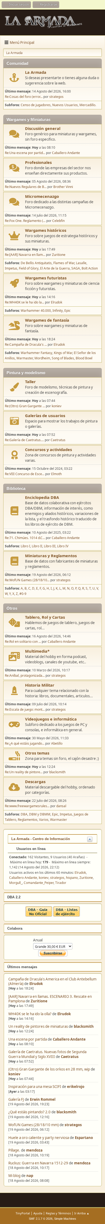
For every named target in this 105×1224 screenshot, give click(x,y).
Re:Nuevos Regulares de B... (26, 186)
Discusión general (42, 128)
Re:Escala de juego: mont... (25, 709)
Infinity (57, 310)
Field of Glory (28, 268)
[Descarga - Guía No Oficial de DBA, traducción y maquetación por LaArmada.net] (38, 915)
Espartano (84, 1137)
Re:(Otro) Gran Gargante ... (25, 406)
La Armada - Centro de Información (40, 839)
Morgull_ (15, 882)
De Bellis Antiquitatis (36, 263)
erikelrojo (75, 1086)
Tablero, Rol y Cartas (45, 617)
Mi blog (14, 1175)
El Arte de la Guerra (55, 268)
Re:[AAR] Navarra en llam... (25, 254)
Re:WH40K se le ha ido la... (24, 302)
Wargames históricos (45, 230)
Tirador (60, 882)
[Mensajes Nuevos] (14, 78)
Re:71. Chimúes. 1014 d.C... (25, 538)
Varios (43, 819)
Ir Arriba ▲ (81, 1213)
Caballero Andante (69, 1039)
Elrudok (36, 983)
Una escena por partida (28, 1039)
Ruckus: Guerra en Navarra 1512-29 (38, 1163)
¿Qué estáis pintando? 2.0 (29, 1112)
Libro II (37, 546)
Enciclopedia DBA (42, 497)
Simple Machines (65, 1218)
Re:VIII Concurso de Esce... (24, 474)
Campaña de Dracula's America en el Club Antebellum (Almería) (52, 981)
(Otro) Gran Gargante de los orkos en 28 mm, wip (49, 1069)
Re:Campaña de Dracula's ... (26, 344)
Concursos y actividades (48, 449)
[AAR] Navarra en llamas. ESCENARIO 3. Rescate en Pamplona (50, 998)
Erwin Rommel (42, 1099)
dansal (61, 806)
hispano (72, 877)
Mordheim (42, 358)
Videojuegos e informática (51, 719)
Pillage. (14, 1150)
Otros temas (37, 753)
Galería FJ (16, 1099)
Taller (30, 381)
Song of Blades (63, 358)
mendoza (34, 1150)
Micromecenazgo (42, 196)
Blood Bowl (84, 358)
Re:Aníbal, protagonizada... (25, 675)
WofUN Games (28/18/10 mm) (33, 1124)
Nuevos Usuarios (65, 105)
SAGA (75, 268)
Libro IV (62, 546)
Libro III (49, 546)
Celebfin (58, 220)
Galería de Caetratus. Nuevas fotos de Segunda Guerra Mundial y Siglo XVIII (47, 1054)
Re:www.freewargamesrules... (27, 806)
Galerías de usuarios (45, 415)
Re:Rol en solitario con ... (23, 641)
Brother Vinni (63, 186)
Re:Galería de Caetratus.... (24, 440)
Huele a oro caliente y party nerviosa (39, 1137)
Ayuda (37, 1213)
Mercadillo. (87, 105)
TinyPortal (23, 1213)
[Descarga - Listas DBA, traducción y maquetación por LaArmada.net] (66, 915)
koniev (14, 1074)
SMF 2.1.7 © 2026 (40, 1218)
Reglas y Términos (58, 1213)
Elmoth (56, 474)
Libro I (25, 546)
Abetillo (56, 743)
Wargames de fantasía (47, 320)
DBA (24, 814)
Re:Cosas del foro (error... (24, 96)
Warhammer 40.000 (36, 310)
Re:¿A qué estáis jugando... (24, 743)
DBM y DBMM (39, 814)
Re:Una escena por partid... (25, 153)
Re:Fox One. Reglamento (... (25, 220)
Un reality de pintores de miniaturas (38, 1026)
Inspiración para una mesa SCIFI (34, 1086)
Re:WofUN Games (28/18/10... (27, 580)
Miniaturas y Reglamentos (51, 555)
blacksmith (84, 1026)
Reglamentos (27, 819)
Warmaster (24, 358)
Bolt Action (90, 268)
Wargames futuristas (45, 277)
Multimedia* (37, 651)
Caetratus (70, 1056)
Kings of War (63, 353)
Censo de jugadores (36, 105)
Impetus (11, 268)
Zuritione (39, 1001)
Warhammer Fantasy (36, 353)
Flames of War (63, 263)
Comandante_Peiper (39, 882)
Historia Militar (39, 685)
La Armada (35, 72)
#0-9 (22, 593)
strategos (73, 1124)
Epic (67, 310)
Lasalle (81, 263)
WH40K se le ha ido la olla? (29, 1013)
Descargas (35, 781)
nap (29, 1175)
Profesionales (38, 162)
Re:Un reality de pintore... (24, 772)
